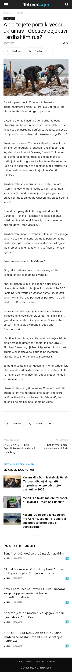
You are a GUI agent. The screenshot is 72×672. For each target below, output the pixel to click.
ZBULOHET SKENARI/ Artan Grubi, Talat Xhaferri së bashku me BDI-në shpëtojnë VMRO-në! (32, 637)
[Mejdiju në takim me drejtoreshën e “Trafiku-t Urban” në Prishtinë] (12, 502)
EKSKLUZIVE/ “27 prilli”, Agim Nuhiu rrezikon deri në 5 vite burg (19, 448)
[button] (5, 4)
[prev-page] (32, 535)
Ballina (6, 12)
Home (20, 661)
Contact (51, 661)
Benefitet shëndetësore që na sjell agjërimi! (34, 553)
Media (6, 558)
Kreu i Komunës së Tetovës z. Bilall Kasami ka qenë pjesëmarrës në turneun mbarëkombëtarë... (34, 593)
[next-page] (38, 535)
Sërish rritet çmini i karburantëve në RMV (56, 446)
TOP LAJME (18, 12)
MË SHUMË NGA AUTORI (18, 469)
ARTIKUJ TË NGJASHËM (18, 464)
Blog (28, 661)
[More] (50, 51)
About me (39, 661)
